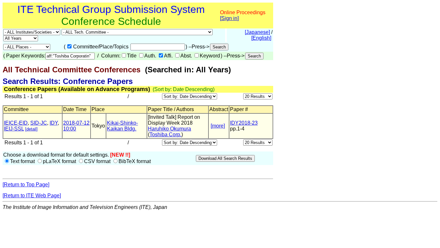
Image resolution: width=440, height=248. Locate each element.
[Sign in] (229, 18)
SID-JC (38, 123)
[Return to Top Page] (26, 184)
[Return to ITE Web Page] (32, 195)
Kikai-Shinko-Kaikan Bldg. (122, 125)
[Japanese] (257, 32)
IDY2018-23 (244, 123)
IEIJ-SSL (14, 128)
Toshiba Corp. (165, 134)
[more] (218, 126)
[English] (261, 38)
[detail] (31, 129)
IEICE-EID (16, 123)
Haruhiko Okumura (169, 128)
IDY (54, 123)
